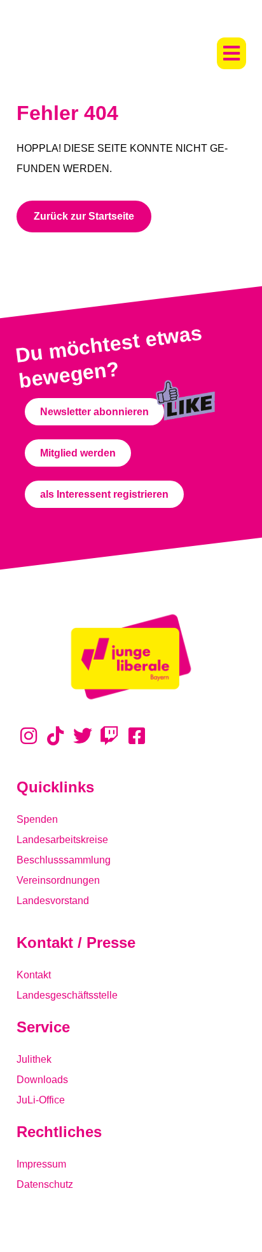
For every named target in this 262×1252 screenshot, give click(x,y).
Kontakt (34, 974)
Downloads (42, 1079)
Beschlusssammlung (64, 860)
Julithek (34, 1059)
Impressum (41, 1164)
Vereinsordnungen (58, 880)
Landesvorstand (53, 900)
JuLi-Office (41, 1100)
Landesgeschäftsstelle (67, 995)
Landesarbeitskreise (62, 839)
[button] (231, 53)
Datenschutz (45, 1184)
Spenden (37, 819)
